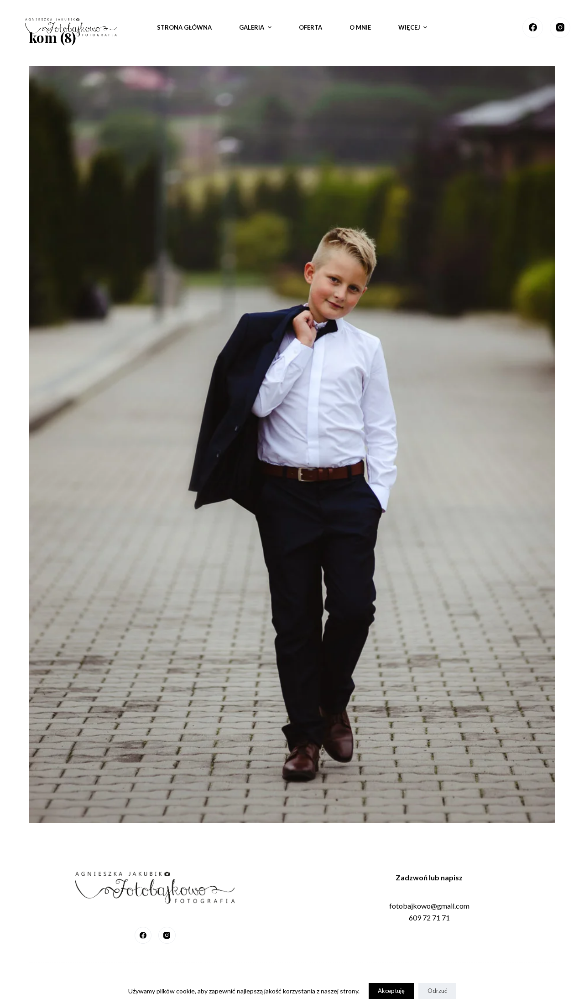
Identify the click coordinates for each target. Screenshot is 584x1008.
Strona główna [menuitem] (184, 27)
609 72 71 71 (429, 917)
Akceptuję (391, 990)
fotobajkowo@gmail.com (429, 905)
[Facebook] (532, 27)
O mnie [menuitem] (360, 27)
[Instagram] (560, 27)
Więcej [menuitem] (409, 27)
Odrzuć (437, 990)
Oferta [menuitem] (310, 27)
